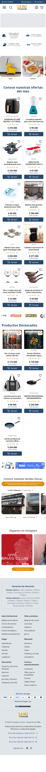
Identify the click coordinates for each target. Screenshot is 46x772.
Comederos (29, 657)
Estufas (5, 650)
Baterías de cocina (31, 620)
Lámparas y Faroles (9, 682)
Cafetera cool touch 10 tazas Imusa (33, 248)
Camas (27, 647)
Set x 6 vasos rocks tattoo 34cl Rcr (12, 354)
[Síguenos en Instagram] (31, 748)
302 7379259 (8, 2)
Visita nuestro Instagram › (23, 569)
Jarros (26, 634)
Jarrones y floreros (9, 679)
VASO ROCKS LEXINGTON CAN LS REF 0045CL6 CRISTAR (34, 164)
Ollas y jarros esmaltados (29, 673)
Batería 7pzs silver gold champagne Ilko (12, 248)
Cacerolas (28, 624)
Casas (26, 650)
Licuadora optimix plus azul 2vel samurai (33, 120)
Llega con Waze (11, 517)
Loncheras (28, 669)
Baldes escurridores (10, 620)
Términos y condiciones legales (23, 729)
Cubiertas (6, 647)
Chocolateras (29, 630)
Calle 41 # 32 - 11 (24, 733)
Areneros (28, 643)
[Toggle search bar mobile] (10, 7)
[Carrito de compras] (41, 7)
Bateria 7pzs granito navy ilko (33, 206)
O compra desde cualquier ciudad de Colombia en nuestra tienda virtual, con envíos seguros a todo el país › (23, 483)
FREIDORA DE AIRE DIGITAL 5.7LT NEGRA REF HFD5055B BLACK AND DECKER (12, 122)
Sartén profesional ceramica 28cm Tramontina (12, 441)
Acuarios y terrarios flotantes (10, 667)
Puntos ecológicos (9, 630)
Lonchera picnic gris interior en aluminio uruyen (12, 398)
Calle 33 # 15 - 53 (24, 737)
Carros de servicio (9, 624)
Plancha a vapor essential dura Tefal (12, 206)
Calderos (27, 627)
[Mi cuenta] (36, 7)
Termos (27, 678)
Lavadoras (6, 657)
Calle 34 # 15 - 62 (24, 742)
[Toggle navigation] (4, 7)
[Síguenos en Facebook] (27, 748)
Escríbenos (27, 2)
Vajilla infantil (29, 682)
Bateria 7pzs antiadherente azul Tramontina (12, 164)
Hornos (5, 653)
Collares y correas (31, 653)
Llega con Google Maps (30, 517)
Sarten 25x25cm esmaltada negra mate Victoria (34, 355)
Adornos (5, 672)
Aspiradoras (7, 643)
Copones (5, 676)
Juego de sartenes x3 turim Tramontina (33, 291)
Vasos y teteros (30, 685)
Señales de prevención (11, 634)
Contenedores (7, 627)
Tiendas (39, 2)
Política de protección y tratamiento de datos (23, 726)
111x (38, 722)
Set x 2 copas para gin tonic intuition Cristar (12, 291)
